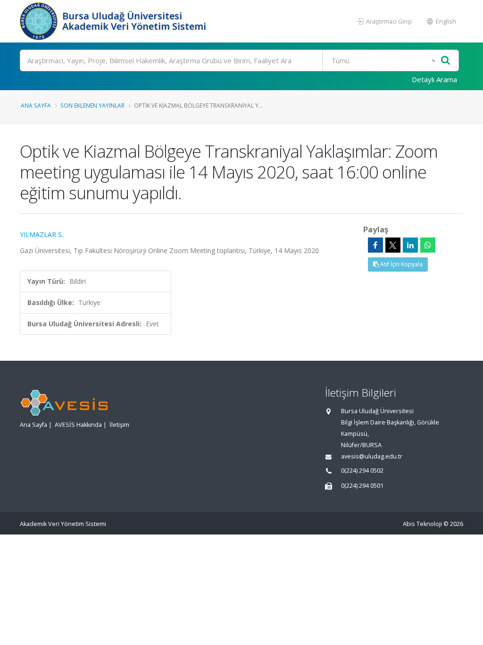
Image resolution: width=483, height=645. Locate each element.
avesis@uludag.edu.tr (371, 456)
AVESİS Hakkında (78, 425)
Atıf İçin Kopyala (401, 264)
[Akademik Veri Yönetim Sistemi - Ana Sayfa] (40, 21)
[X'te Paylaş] (392, 245)
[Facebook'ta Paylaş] (375, 245)
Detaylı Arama (434, 79)
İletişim (119, 425)
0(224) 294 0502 (362, 471)
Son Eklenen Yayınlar (92, 105)
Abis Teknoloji (422, 524)
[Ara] (445, 60)
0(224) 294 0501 (362, 486)
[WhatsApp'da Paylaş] (427, 245)
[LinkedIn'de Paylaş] (410, 245)
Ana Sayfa (36, 105)
